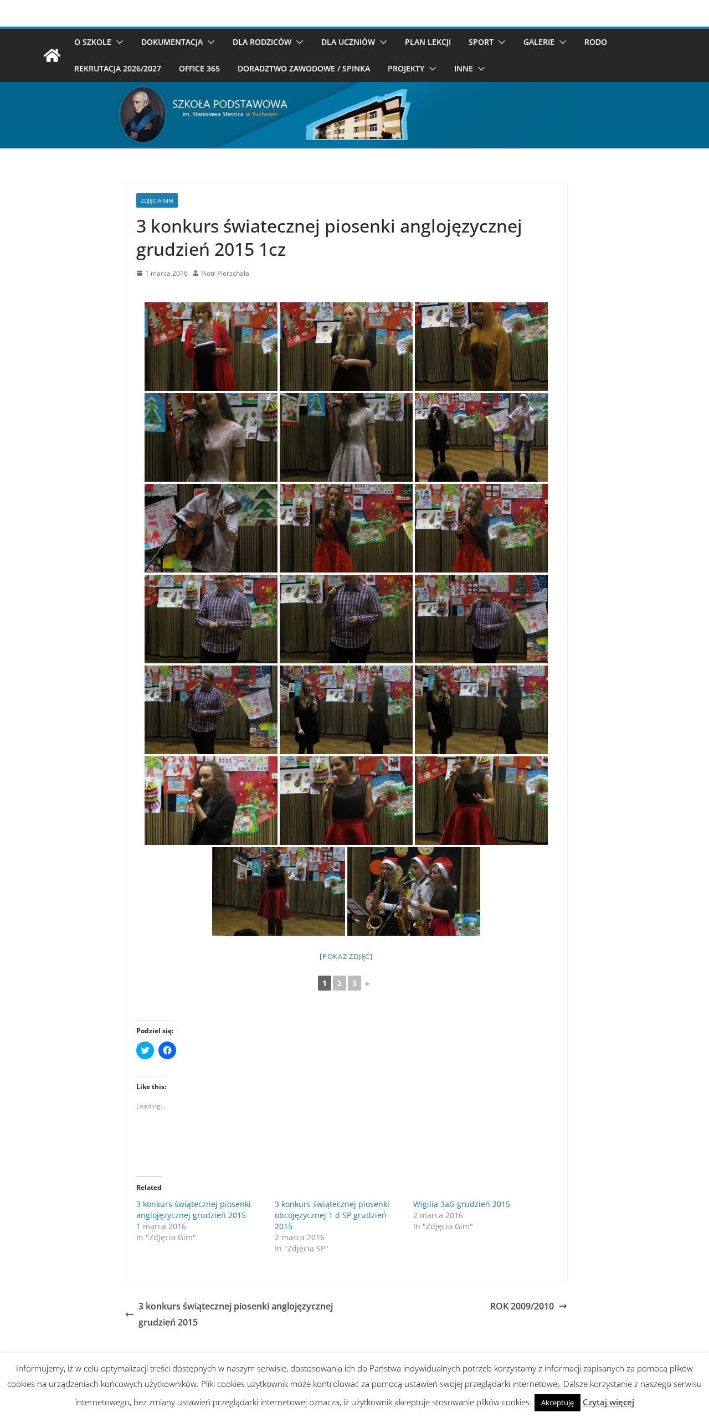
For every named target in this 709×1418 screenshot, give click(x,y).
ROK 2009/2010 (522, 1306)
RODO (595, 42)
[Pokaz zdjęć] (346, 956)
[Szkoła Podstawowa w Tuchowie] (52, 55)
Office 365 (199, 68)
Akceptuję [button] (557, 1402)
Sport (481, 42)
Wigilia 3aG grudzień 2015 (461, 1204)
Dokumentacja (172, 42)
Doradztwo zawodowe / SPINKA (304, 68)
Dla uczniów (348, 42)
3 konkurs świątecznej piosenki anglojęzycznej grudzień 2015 (193, 1209)
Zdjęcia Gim (157, 200)
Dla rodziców (262, 42)
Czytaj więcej (608, 1401)
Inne (463, 68)
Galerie (538, 42)
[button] (117, 42)
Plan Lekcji (428, 42)
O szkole (92, 42)
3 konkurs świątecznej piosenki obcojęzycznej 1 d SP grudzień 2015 (332, 1215)
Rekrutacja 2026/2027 (117, 68)
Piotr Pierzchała (225, 273)
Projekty (406, 68)
